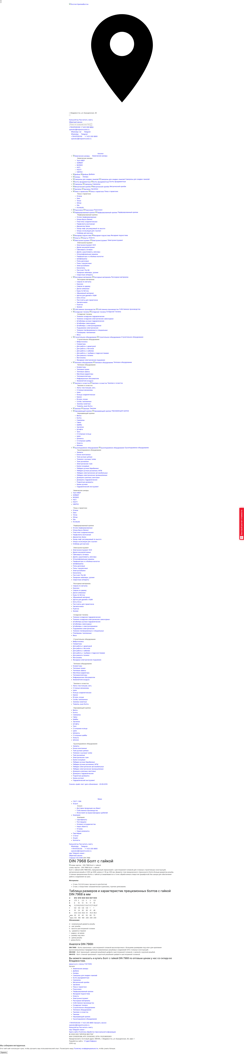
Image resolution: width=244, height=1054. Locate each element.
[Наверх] (1, 1)
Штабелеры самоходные (86, 323)
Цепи (79, 392)
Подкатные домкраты (85, 482)
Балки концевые (83, 466)
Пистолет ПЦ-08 (83, 270)
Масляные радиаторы (85, 374)
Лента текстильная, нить (86, 388)
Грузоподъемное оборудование (136, 448)
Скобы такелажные (84, 401)
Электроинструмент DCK (86, 245)
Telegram (84, 134)
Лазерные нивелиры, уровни (87, 272)
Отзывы (80, 829)
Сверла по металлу (84, 282)
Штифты (80, 429)
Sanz (78, 198)
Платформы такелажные (86, 332)
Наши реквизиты (83, 831)
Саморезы (96, 184)
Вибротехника (82, 342)
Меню (100, 799)
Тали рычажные (83, 461)
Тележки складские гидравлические (90, 316)
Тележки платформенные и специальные (92, 330)
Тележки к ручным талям (86, 459)
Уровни (79, 307)
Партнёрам (77, 833)
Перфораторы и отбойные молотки (90, 256)
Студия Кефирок (90, 1041)
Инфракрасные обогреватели (88, 378)
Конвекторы (81, 367)
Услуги (75, 804)
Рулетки (80, 305)
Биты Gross (81, 298)
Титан (79, 201)
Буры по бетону (83, 291)
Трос (78, 432)
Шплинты (80, 438)
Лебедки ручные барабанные (88, 468)
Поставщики (81, 822)
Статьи (75, 836)
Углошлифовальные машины (87, 254)
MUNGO (80, 165)
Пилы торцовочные (84, 263)
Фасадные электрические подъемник (91, 360)
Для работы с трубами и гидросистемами (93, 353)
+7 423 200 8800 (87, 127)
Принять (4, 1052)
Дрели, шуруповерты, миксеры (88, 252)
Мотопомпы (81, 358)
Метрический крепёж (117, 186)
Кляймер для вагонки (85, 233)
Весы (79, 335)
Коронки (80, 284)
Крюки (79, 397)
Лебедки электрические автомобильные (92, 473)
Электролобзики (83, 266)
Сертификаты (82, 820)
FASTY (79, 170)
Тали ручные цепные (84, 457)
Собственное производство (129, 309)
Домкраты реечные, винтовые (88, 477)
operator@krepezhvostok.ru (79, 129)
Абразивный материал (85, 293)
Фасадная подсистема (119, 235)
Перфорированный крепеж (127, 212)
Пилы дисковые (83, 261)
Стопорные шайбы (84, 441)
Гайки (79, 422)
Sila (78, 205)
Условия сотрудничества (86, 824)
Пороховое (97, 210)
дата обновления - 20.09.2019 (88, 784)
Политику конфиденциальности (86, 1048)
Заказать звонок (100, 1023)
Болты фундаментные (117, 182)
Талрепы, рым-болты (84, 406)
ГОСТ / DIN (77, 801)
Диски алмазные (83, 289)
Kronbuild (80, 207)
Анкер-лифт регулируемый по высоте (91, 228)
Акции (75, 838)
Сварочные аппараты (85, 275)
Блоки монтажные (84, 455)
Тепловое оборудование (122, 362)
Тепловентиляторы (84, 376)
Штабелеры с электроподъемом (89, 326)
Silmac (79, 203)
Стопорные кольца (84, 434)
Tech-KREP (81, 160)
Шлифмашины (82, 259)
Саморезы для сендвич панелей (137, 179)
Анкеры (85, 177)
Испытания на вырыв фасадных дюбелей (92, 813)
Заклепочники (82, 302)
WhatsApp (75, 134)
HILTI (78, 167)
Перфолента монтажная (86, 224)
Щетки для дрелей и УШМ (86, 295)
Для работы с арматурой (86, 346)
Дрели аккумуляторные (86, 247)
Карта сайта (73, 1032)
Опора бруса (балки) (84, 219)
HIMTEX (79, 172)
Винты (79, 416)
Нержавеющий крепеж (120, 411)
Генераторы (81, 344)
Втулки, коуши (82, 399)
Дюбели (91, 174)
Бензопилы (81, 268)
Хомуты (91, 238)
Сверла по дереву (83, 286)
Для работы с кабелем (85, 351)
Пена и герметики (111, 191)
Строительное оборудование (132, 337)
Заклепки (94, 189)
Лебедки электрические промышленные (92, 475)
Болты (79, 418)
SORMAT (80, 163)
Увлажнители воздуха (85, 381)
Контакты (76, 840)
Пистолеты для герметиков (87, 300)
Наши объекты (82, 826)
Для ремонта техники (85, 355)
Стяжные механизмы (85, 390)
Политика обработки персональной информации (97, 1032)
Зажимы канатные (84, 404)
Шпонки (80, 445)
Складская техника (113, 312)
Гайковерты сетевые (84, 250)
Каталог (101, 153)
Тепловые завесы (83, 372)
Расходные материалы (119, 277)
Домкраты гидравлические (87, 480)
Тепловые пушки (83, 369)
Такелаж (92, 408)
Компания (76, 815)
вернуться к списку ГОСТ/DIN (80, 964)
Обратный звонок (75, 122)
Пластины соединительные (87, 222)
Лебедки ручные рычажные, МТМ (89, 471)
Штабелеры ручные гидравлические (90, 321)
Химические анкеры (99, 156)
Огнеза (79, 196)
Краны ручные (82, 484)
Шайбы (79, 425)
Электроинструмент (115, 240)
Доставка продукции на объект (89, 808)
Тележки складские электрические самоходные (95, 319)
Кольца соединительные (86, 395)
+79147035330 (74, 127)
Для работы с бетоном (85, 348)
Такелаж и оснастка (115, 383)
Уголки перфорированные (86, 217)
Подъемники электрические (87, 328)
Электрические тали (84, 464)
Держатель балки (83, 226)
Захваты (80, 452)
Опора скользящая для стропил (89, 231)
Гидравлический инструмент (88, 487)
